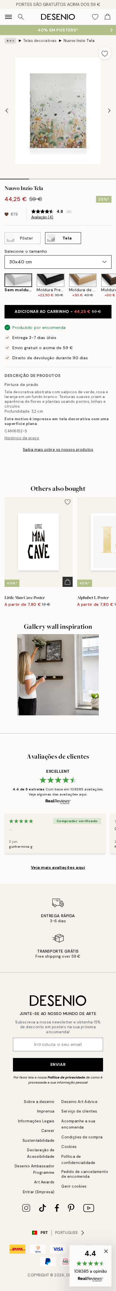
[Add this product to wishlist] (104, 53)
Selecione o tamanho (26, 251)
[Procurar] (21, 17)
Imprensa (46, 1111)
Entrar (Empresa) (39, 1192)
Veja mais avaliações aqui (58, 867)
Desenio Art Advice (79, 1101)
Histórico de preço (22, 438)
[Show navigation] (8, 17)
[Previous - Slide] (6, 110)
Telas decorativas (40, 40)
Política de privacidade (66, 1077)
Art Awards (44, 1182)
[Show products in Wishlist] (95, 17)
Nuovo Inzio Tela (79, 40)
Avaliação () (42, 217)
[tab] (14, 177)
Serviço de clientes (79, 1111)
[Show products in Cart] (107, 17)
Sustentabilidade (39, 1140)
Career (48, 1130)
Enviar (58, 1064)
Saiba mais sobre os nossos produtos (58, 449)
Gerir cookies (74, 1186)
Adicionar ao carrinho (58, 311)
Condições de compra (82, 1137)
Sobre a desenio (39, 1101)
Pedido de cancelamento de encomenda (84, 1174)
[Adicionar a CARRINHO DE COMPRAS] (68, 582)
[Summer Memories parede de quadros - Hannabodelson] (58, 675)
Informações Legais (36, 1121)
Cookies (69, 1146)
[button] (90, 1266)
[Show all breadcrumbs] (10, 41)
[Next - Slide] (109, 110)
